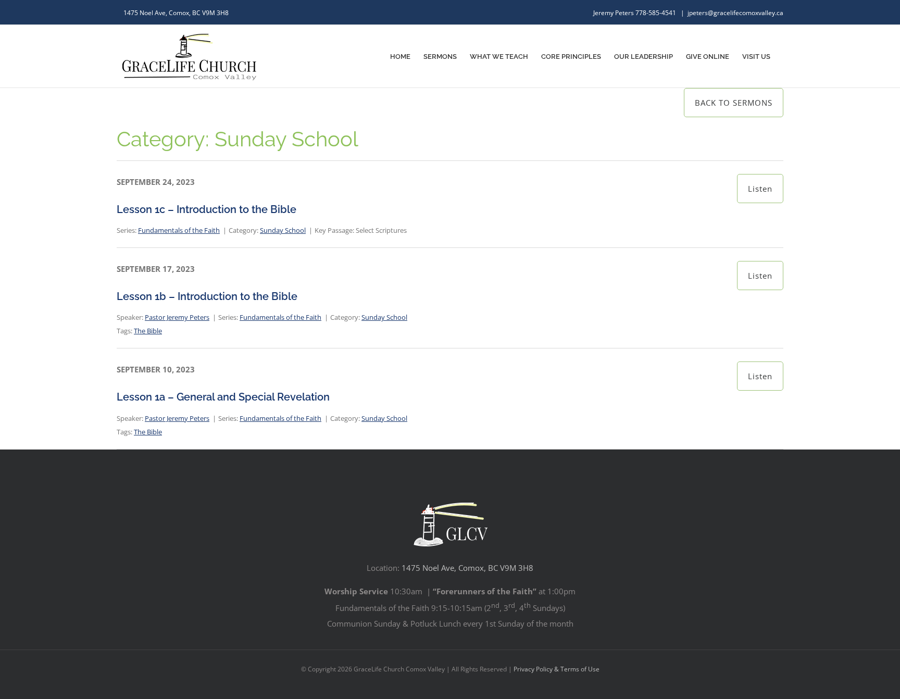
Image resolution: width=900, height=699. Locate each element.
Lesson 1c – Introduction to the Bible (206, 209)
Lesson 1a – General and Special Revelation (223, 397)
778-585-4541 (656, 12)
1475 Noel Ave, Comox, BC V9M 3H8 (467, 568)
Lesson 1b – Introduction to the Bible (207, 296)
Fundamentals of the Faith (179, 230)
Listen (760, 188)
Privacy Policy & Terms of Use (556, 669)
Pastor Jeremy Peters (177, 317)
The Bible (148, 330)
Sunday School (283, 230)
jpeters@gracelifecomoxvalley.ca (735, 12)
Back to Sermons (733, 102)
